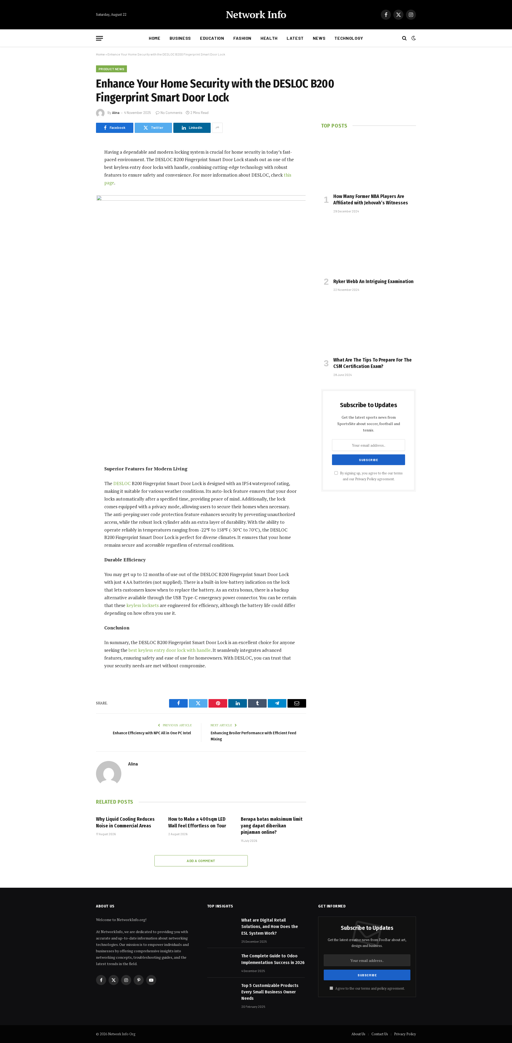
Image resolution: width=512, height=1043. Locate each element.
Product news (111, 69)
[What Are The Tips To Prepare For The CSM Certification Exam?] (368, 325)
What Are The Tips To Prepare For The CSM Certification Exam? (372, 363)
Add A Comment (201, 861)
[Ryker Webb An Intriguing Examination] (368, 247)
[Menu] (99, 38)
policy (381, 988)
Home (155, 38)
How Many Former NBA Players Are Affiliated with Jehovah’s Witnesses (370, 199)
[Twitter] (77, 179)
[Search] (404, 38)
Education (212, 38)
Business (180, 38)
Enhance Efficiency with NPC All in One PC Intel (152, 733)
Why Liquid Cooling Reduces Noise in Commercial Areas (125, 822)
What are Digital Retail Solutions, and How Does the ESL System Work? (269, 926)
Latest (295, 38)
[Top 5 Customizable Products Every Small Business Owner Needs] (222, 992)
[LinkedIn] (77, 193)
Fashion (242, 38)
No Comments (171, 112)
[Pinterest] (77, 206)
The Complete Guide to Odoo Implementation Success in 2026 (273, 959)
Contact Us (379, 1034)
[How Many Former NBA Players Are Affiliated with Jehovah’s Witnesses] (368, 162)
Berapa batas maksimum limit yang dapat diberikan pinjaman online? (271, 825)
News (319, 38)
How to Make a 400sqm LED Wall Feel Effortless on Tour (197, 822)
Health (269, 38)
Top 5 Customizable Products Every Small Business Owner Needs (269, 992)
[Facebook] (77, 166)
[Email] (77, 220)
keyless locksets (142, 605)
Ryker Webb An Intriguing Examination (373, 281)
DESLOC (122, 483)
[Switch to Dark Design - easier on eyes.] (413, 38)
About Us (358, 1034)
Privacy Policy (365, 479)
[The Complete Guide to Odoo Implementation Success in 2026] (222, 962)
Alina (115, 112)
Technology (348, 38)
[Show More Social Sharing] (217, 128)
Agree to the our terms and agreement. (369, 988)
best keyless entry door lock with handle (170, 650)
